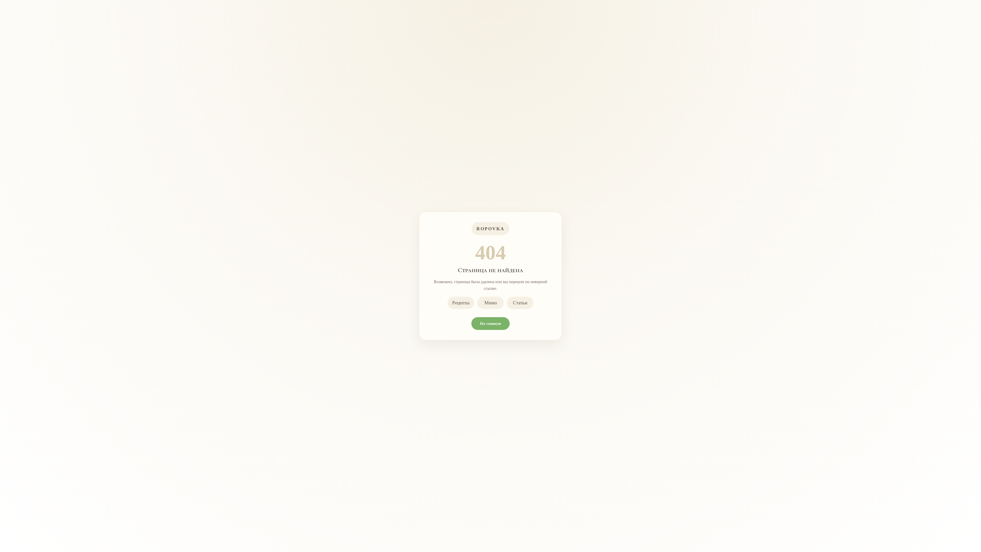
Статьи (520, 302)
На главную (490, 323)
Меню (490, 302)
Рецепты (461, 302)
